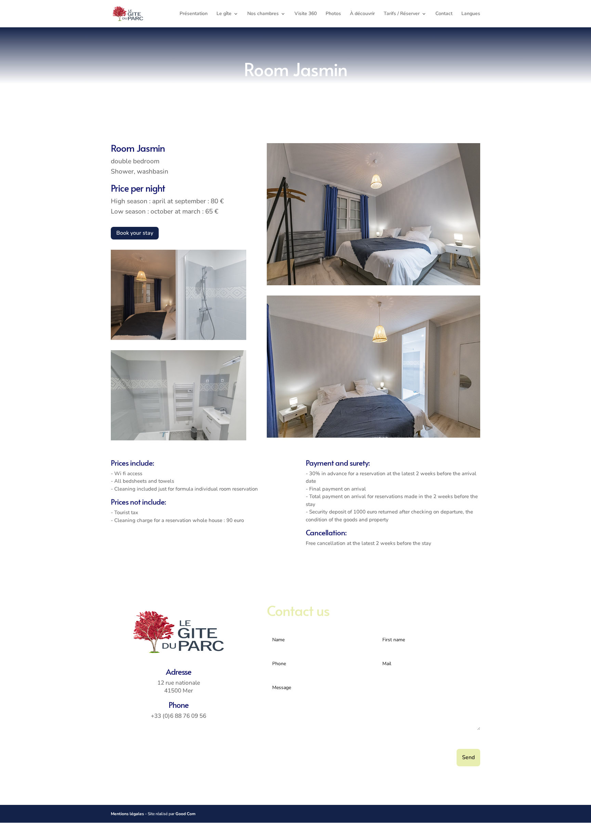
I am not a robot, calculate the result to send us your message (345, 740)
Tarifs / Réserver (402, 14)
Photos (333, 14)
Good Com (185, 814)
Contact (443, 14)
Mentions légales (127, 814)
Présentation (194, 14)
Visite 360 (305, 14)
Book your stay (134, 233)
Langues (470, 14)
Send (468, 757)
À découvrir (362, 14)
